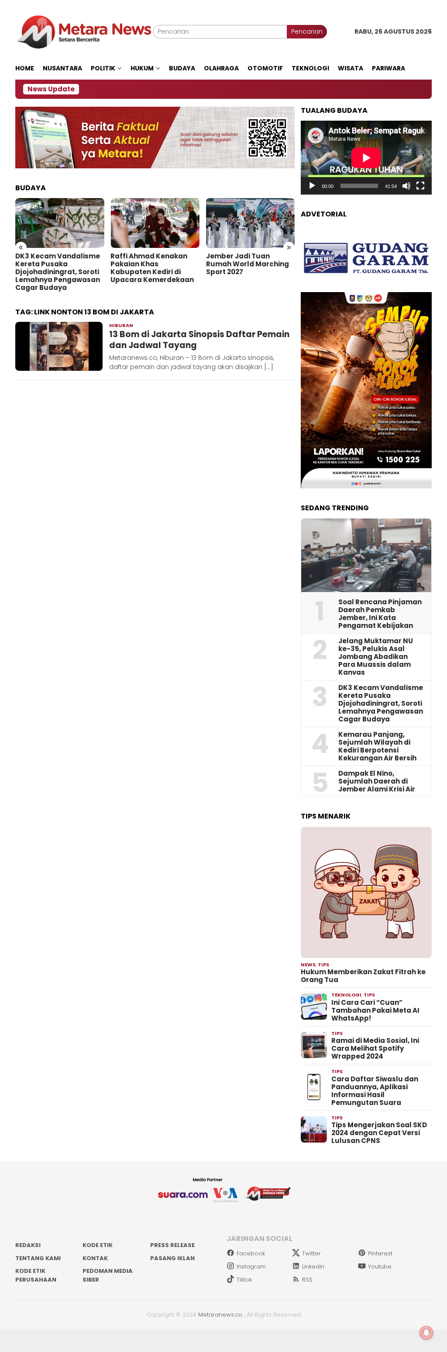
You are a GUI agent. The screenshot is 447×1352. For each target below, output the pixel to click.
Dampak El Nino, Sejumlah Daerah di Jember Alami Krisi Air (376, 781)
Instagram (251, 1266)
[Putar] (312, 185)
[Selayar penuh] (420, 185)
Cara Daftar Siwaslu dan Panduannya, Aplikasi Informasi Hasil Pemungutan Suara (374, 1091)
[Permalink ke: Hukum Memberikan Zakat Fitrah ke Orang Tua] (366, 892)
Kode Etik (98, 1245)
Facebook (251, 1253)
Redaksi (28, 1245)
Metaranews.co (220, 1314)
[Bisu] (406, 185)
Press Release (172, 1245)
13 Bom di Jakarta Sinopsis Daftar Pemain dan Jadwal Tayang (199, 339)
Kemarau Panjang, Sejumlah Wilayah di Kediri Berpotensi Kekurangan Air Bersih (377, 746)
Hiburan (121, 325)
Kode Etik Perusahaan (35, 1275)
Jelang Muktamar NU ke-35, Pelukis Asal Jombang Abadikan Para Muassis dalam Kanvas (375, 656)
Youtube (380, 1266)
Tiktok (244, 1279)
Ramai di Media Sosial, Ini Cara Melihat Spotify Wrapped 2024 (375, 1048)
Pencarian (307, 31)
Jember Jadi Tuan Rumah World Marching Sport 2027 (247, 264)
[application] (366, 158)
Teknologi (346, 994)
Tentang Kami (38, 1258)
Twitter (311, 1253)
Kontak (95, 1258)
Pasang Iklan (172, 1258)
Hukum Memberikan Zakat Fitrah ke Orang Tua (363, 976)
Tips (323, 964)
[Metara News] (84, 31)
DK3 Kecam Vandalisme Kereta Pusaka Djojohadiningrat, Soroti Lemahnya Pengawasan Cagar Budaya (57, 272)
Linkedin (313, 1266)
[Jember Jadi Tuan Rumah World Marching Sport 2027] (250, 223)
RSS (307, 1279)
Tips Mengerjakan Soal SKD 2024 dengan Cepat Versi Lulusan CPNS (379, 1133)
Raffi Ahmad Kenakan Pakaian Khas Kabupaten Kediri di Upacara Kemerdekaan (152, 268)
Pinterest (380, 1253)
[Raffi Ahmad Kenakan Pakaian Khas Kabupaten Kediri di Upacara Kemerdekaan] (154, 223)
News (308, 964)
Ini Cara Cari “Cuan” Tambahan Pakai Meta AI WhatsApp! (375, 1010)
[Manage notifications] (426, 1333)
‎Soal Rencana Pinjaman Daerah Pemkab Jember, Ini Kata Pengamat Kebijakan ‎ (380, 614)
